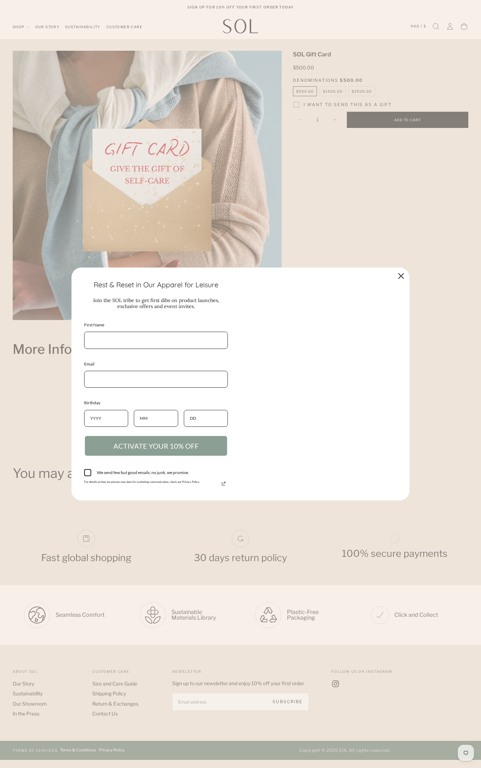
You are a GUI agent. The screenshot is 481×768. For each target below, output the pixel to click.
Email (89, 364)
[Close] (401, 276)
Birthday (92, 402)
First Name (94, 324)
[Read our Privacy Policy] (223, 483)
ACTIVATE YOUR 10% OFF (156, 446)
